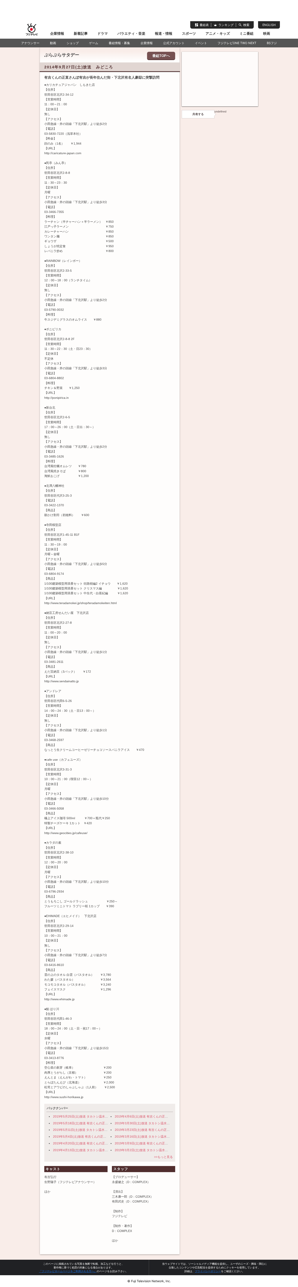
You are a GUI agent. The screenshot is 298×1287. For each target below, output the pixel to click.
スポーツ (189, 33)
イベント (201, 43)
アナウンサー (30, 43)
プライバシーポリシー (208, 1271)
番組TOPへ (161, 56)
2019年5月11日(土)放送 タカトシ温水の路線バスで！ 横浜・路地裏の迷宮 (104, 1130)
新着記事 (81, 33)
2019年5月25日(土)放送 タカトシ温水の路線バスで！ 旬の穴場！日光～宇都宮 (108, 1116)
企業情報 (57, 33)
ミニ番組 (246, 33)
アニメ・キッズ (218, 33)
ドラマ (102, 33)
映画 (266, 33)
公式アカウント (174, 43)
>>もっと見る (163, 1157)
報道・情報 (163, 33)
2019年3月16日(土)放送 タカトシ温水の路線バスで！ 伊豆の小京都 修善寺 (167, 1136)
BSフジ (272, 43)
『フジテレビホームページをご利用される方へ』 (68, 1271)
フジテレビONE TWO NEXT (237, 43)
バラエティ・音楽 (131, 33)
